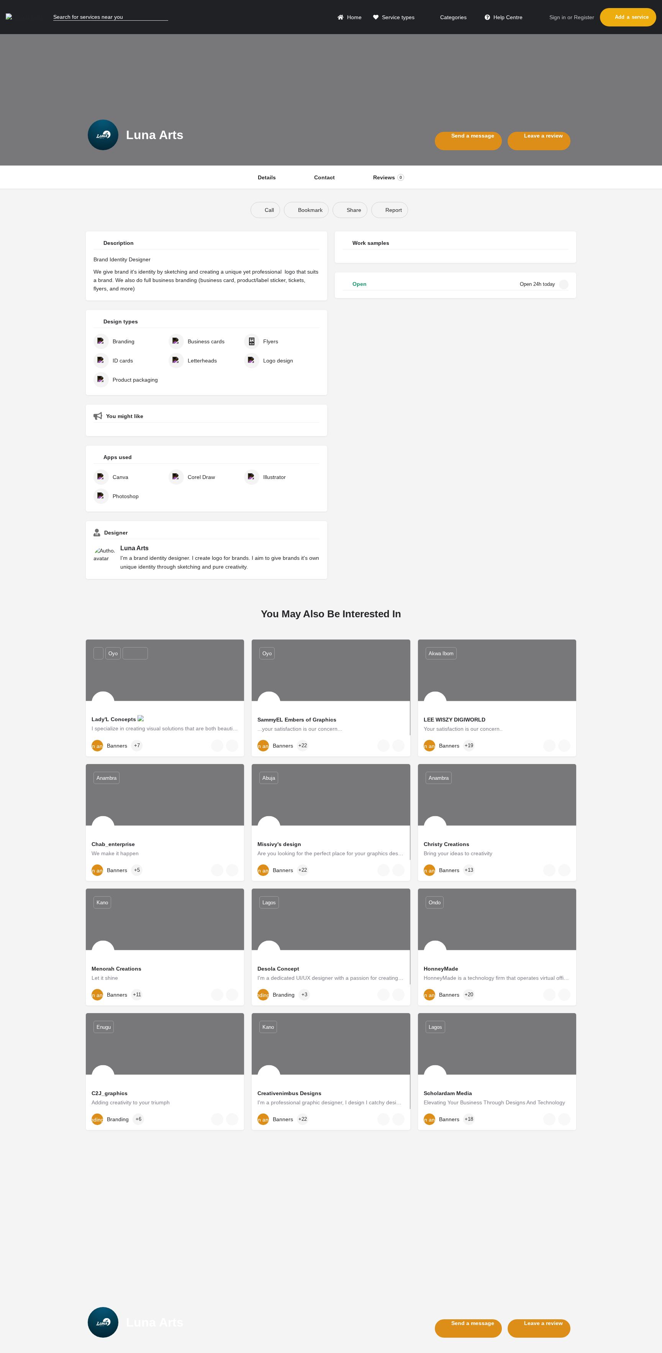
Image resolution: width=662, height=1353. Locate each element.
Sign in (557, 17)
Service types (397, 17)
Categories (453, 17)
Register (584, 17)
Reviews (387, 177)
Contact (324, 177)
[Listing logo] (103, 135)
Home (354, 17)
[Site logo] (25, 17)
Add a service (632, 17)
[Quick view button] (217, 746)
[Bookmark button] (232, 746)
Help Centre (507, 17)
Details (267, 177)
